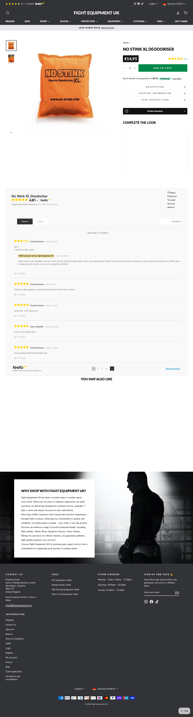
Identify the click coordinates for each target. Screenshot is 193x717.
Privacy (9, 662)
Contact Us (11, 625)
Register (9, 653)
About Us (10, 629)
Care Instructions (155, 100)
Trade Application (14, 671)
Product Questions (155, 111)
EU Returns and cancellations (13, 678)
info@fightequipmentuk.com (19, 605)
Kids (160, 21)
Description (155, 87)
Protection (88, 21)
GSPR (8, 643)
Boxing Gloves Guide (61, 585)
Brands (10, 21)
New (27, 21)
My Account (11, 657)
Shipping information (155, 93)
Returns (9, 634)
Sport (43, 21)
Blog (8, 667)
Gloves (64, 21)
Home (126, 43)
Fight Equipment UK (96, 13)
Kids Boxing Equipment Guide (65, 589)
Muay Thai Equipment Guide (65, 594)
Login (8, 648)
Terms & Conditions (15, 639)
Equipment (114, 21)
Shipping (10, 620)
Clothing (139, 21)
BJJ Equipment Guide (62, 580)
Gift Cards (181, 21)
